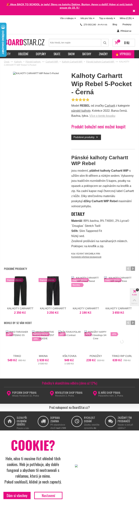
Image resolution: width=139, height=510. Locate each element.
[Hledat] (105, 42)
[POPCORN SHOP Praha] (8, 394)
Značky (103, 54)
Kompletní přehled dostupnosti (86, 257)
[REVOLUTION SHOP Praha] (51, 394)
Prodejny (127, 24)
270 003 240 (95, 24)
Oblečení (23, 54)
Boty (7, 54)
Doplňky (41, 54)
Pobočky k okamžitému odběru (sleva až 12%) (69, 383)
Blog (115, 24)
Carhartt (110, 105)
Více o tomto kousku (102, 115)
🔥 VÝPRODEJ (123, 54)
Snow (71, 54)
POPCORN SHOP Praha (24, 392)
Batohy (86, 54)
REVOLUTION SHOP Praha (68, 392)
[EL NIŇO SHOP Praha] (94, 394)
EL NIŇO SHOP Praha (109, 392)
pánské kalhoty (80, 110)
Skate (57, 54)
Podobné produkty (84, 137)
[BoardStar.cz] (24, 42)
